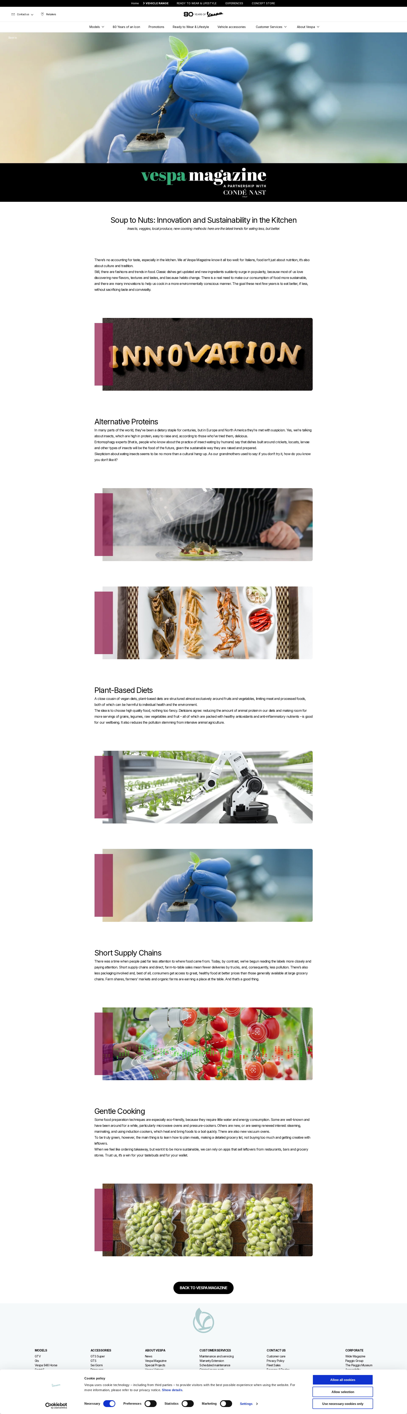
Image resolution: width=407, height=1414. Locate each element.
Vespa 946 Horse (46, 1365)
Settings (246, 1404)
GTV (38, 1356)
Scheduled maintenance (214, 1365)
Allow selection (343, 1392)
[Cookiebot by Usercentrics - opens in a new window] (56, 1406)
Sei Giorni (96, 1365)
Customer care (276, 1356)
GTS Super (98, 1356)
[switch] (151, 1403)
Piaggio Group (354, 1360)
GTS (93, 1360)
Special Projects (155, 1365)
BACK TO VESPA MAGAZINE (203, 1288)
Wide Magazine (355, 1356)
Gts (37, 1360)
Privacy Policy (275, 1360)
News (148, 1356)
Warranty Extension (211, 1360)
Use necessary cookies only (342, 1404)
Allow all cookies (342, 1380)
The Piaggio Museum (358, 1365)
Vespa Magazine (155, 1360)
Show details (172, 1390)
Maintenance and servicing (216, 1356)
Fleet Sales (273, 1365)
